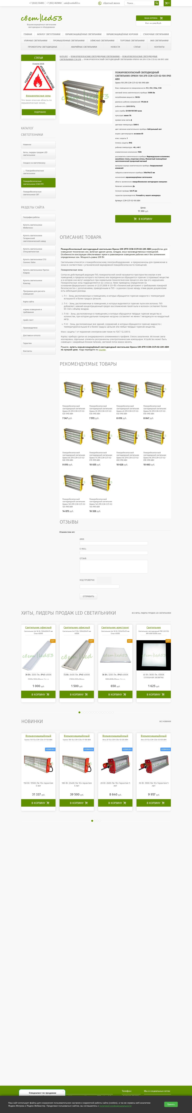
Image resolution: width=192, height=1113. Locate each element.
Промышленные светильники (68, 40)
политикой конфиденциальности (115, 1106)
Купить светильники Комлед (32, 281)
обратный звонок (111, 3)
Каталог (64, 56)
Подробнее (40, 112)
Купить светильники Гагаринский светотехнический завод (34, 238)
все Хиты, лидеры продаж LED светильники (151, 613)
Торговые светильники (132, 40)
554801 (36, 3)
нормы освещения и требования (32, 310)
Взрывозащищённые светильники (83, 34)
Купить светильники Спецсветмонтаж (32, 250)
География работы (31, 217)
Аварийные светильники (84, 47)
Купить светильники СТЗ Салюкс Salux (34, 260)
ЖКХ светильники (159, 40)
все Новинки (165, 721)
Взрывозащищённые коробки (122, 34)
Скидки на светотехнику (34, 163)
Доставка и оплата (31, 335)
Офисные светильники (102, 40)
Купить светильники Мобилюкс (32, 226)
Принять (171, 1104)
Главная (28, 34)
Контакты (159, 47)
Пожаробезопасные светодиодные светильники (95, 56)
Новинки (27, 144)
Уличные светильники (35, 40)
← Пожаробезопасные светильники (33, 172)
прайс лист (28, 320)
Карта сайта (28, 302)
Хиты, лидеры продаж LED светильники (35, 153)
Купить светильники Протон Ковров (36, 271)
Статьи (137, 47)
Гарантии (27, 343)
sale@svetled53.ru (72, 3)
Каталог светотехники (48, 34)
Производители (30, 328)
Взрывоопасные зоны (38, 95)
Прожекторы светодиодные (42, 47)
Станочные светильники (156, 34)
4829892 (54, 3)
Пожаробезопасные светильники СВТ (32, 193)
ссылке (102, 349)
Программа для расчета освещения (34, 292)
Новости (115, 47)
